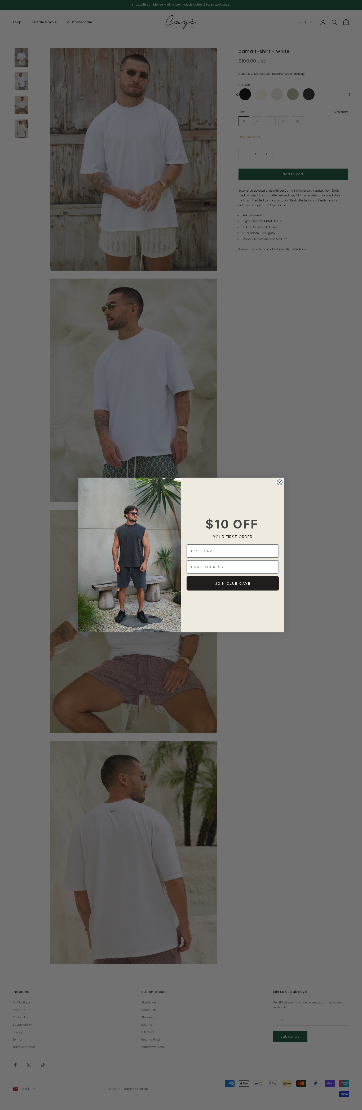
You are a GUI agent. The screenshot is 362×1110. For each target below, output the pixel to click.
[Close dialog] (279, 482)
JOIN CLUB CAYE (232, 583)
